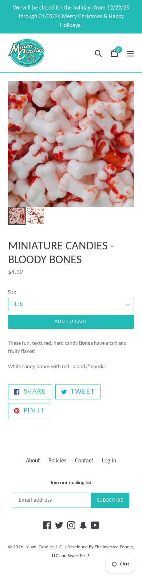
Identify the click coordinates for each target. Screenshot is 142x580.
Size (12, 292)
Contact (84, 461)
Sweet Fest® (79, 555)
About (33, 461)
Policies (57, 461)
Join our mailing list (71, 483)
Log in (109, 461)
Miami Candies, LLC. (44, 547)
